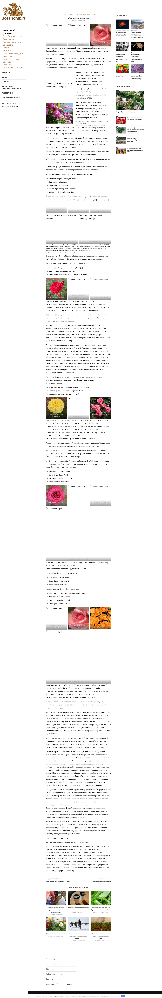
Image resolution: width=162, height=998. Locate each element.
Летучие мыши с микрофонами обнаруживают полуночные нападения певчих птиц (136, 57)
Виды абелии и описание (125, 112)
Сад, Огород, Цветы (12, 36)
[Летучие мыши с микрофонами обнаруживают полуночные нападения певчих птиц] (137, 46)
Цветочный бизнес (11, 97)
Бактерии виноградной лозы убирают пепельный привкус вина (101, 936)
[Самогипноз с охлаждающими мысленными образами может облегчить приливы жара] (137, 24)
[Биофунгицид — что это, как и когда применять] (121, 120)
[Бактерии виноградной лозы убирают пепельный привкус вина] (101, 924)
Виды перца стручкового (119, 75)
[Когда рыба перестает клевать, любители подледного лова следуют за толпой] (78, 924)
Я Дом (4, 77)
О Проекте (50, 969)
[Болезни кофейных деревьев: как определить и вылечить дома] (121, 130)
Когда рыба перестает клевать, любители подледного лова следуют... (78, 936)
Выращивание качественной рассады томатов (134, 139)
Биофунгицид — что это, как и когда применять (134, 118)
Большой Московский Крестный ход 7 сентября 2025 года (135, 150)
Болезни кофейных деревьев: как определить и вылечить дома (135, 129)
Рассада (7, 61)
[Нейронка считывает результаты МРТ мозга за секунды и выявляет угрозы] (122, 24)
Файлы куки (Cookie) (54, 974)
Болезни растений (12, 42)
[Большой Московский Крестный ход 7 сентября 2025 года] (121, 151)
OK (123, 996)
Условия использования (55, 964)
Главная (6, 73)
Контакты (49, 979)
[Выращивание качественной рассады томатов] (121, 140)
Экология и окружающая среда (11, 87)
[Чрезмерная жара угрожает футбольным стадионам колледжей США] (56, 898)
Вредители (8, 45)
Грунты (6, 47)
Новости (6, 82)
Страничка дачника (12, 67)
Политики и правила (115, 996)
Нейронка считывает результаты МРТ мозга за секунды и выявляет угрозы (122, 33)
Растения (7, 64)
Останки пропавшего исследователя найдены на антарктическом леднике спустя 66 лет (122, 57)
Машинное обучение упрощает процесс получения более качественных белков (137, 77)
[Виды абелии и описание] (130, 100)
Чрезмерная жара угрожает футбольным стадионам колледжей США (56, 910)
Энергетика (7, 93)
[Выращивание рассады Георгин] (56, 924)
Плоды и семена (11, 59)
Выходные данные (53, 959)
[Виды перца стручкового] (122, 68)
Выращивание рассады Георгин (55, 934)
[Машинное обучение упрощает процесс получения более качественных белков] (137, 68)
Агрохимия (8, 39)
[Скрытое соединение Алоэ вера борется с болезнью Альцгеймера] (101, 898)
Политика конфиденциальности (59, 984)
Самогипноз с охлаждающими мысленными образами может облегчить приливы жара (137, 35)
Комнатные (8, 50)
